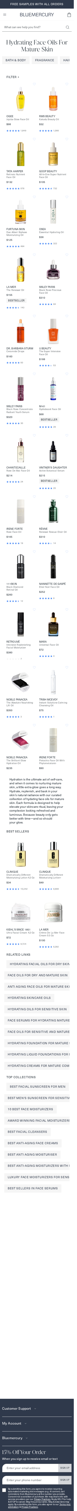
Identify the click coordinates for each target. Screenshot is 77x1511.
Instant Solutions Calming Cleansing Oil (53, 704)
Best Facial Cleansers (27, 1132)
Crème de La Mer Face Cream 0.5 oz (52, 934)
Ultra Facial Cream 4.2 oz (20, 932)
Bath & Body (16, 60)
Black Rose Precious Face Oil (50, 291)
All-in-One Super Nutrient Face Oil (53, 176)
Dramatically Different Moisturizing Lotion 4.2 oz (20, 876)
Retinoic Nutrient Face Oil (15, 176)
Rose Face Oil (13, 532)
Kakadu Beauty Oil (49, 119)
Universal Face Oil (49, 644)
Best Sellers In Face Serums (33, 1188)
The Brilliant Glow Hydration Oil (16, 762)
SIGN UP (65, 1467)
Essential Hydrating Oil (51, 232)
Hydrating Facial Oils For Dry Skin (40, 964)
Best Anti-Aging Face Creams (33, 1143)
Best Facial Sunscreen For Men (37, 1087)
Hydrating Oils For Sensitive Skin (37, 1009)
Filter (12, 77)
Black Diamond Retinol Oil (14, 588)
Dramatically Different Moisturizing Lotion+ (51, 876)
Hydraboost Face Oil (50, 409)
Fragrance (44, 60)
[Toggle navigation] (4, 14)
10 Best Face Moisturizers (30, 1109)
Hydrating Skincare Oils (29, 998)
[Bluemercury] (37, 14)
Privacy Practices (42, 1499)
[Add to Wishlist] (34, 84)
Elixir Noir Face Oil (49, 587)
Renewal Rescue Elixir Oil (53, 532)
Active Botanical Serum (52, 470)
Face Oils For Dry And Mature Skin (38, 975)
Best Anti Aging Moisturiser (32, 1154)
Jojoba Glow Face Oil (17, 119)
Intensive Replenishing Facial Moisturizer (18, 646)
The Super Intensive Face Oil (50, 353)
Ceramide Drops (15, 351)
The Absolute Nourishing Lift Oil (19, 704)
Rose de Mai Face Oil (18, 470)
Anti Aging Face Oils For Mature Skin (40, 987)
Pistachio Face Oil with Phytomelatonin (52, 762)
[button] (69, 14)
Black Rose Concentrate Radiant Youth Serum (19, 410)
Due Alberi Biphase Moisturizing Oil (16, 233)
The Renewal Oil (15, 290)
